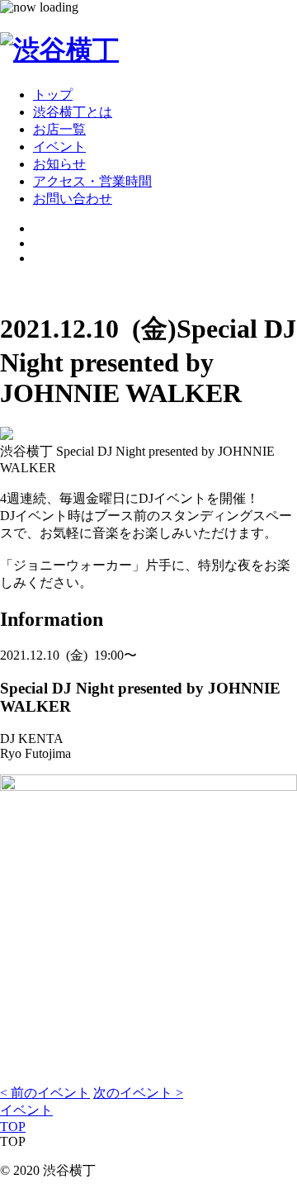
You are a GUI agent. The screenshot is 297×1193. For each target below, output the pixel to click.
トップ (53, 95)
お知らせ (59, 164)
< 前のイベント (45, 1093)
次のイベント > (138, 1093)
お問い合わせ (72, 199)
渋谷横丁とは (72, 112)
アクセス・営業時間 (92, 181)
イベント (59, 147)
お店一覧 (59, 129)
